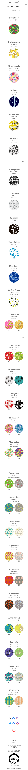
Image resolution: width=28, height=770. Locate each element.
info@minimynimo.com (15, 749)
